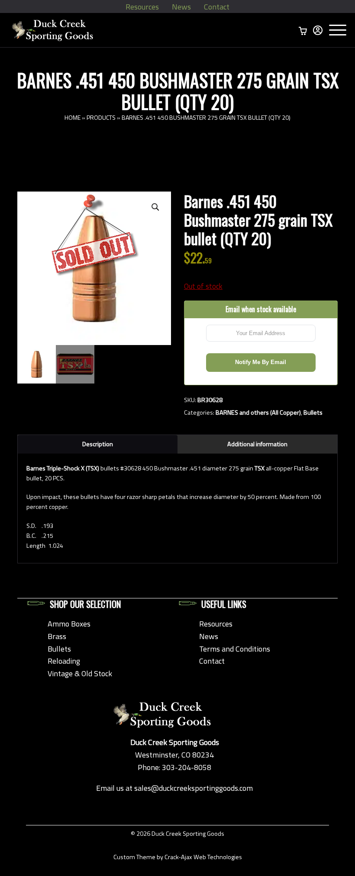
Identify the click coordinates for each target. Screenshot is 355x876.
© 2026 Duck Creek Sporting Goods (177, 834)
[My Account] (318, 30)
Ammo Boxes (69, 624)
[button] (155, 207)
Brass (57, 636)
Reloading (64, 661)
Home (73, 117)
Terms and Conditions (234, 649)
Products (101, 117)
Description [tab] (97, 444)
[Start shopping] (303, 30)
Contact (216, 7)
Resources (142, 7)
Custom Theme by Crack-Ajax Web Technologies (177, 857)
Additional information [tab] (257, 444)
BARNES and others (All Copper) (258, 412)
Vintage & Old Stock (80, 673)
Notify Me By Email (260, 362)
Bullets (313, 412)
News (181, 7)
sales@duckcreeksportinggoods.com (193, 788)
